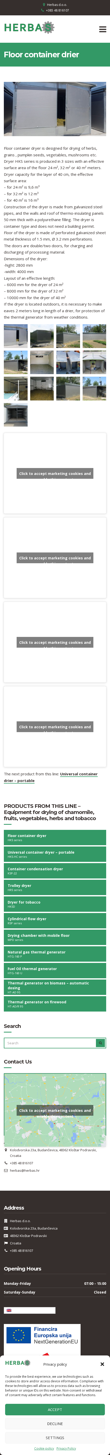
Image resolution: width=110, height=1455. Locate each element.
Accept (55, 1409)
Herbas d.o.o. (57, 5)
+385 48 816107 (57, 10)
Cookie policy (44, 1448)
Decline (55, 1423)
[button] (102, 1364)
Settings (55, 1437)
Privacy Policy (66, 1448)
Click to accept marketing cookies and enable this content (55, 475)
